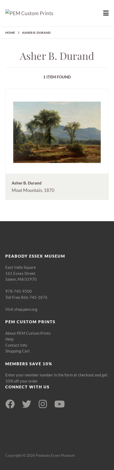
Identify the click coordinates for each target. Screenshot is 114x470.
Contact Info (16, 345)
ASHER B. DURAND (36, 33)
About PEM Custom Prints (28, 333)
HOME (10, 33)
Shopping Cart (17, 351)
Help (9, 339)
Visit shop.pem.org (21, 309)
